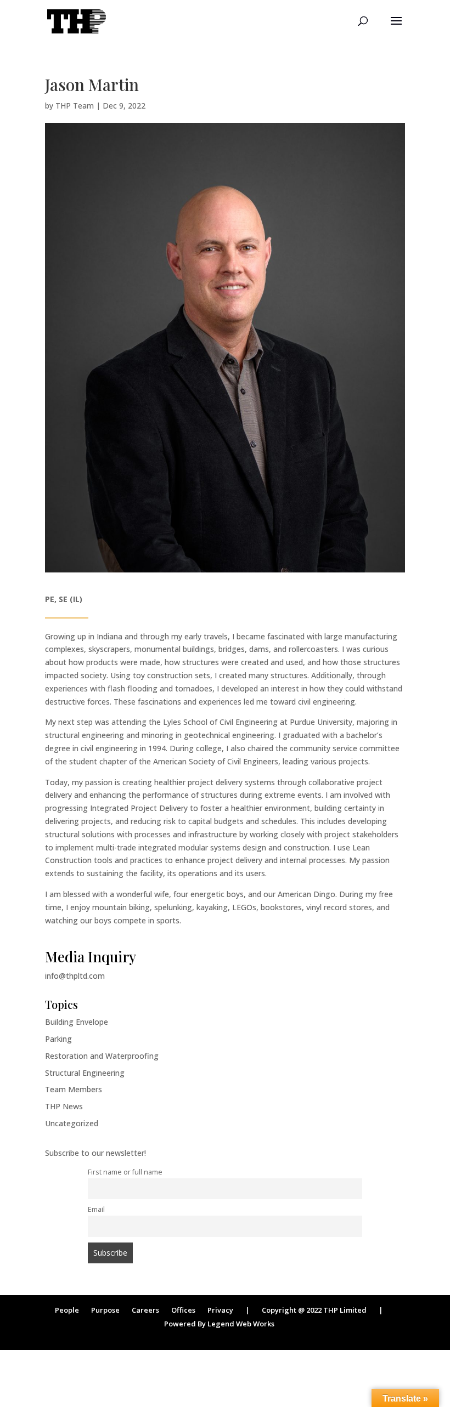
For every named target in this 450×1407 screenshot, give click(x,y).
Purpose (105, 1310)
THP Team (74, 105)
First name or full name (125, 1172)
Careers (145, 1310)
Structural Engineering (85, 1073)
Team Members (73, 1089)
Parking (58, 1039)
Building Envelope (76, 1022)
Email (96, 1209)
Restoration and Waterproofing (102, 1056)
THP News (64, 1106)
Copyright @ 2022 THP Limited (314, 1310)
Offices (183, 1310)
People (67, 1310)
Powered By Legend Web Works (219, 1324)
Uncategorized (71, 1123)
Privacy (220, 1310)
